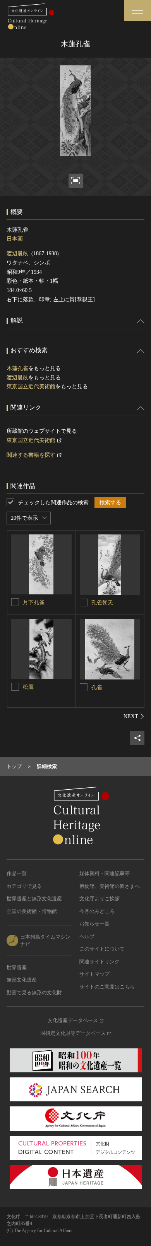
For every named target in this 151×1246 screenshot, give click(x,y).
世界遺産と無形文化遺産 (34, 898)
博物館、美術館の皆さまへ (109, 886)
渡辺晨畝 (17, 253)
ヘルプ (86, 936)
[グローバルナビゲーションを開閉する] (137, 10)
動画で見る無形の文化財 (34, 992)
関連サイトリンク (99, 961)
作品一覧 (17, 873)
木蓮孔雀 (17, 368)
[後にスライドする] (134, 716)
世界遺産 (17, 967)
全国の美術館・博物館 (32, 911)
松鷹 (28, 687)
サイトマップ (94, 974)
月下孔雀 (34, 602)
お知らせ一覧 (94, 924)
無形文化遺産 (22, 980)
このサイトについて (102, 949)
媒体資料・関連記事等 (104, 873)
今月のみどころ (97, 911)
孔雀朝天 (102, 603)
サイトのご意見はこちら (107, 987)
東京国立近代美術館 (31, 386)
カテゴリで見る (24, 886)
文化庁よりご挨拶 (99, 898)
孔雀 (96, 687)
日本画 (15, 239)
